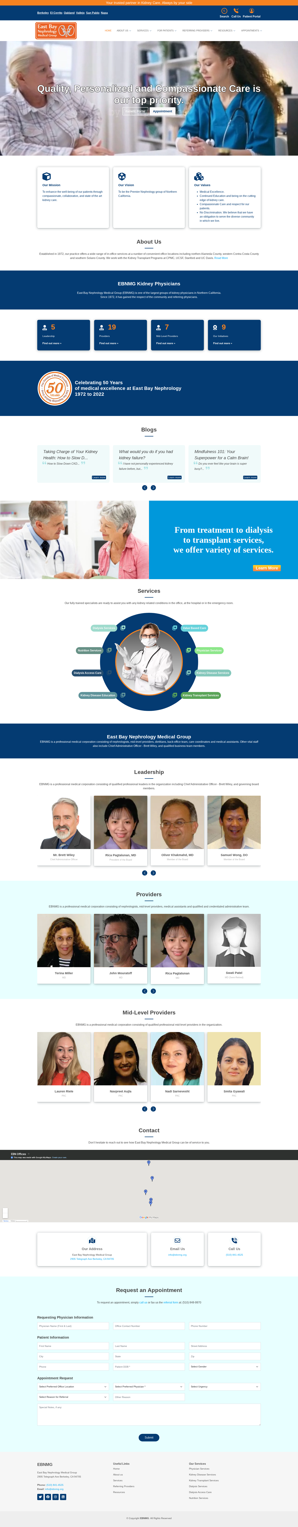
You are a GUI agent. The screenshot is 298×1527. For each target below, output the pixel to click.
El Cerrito (56, 12)
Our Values (202, 185)
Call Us (236, 16)
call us (143, 1302)
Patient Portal (251, 16)
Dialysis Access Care (87, 672)
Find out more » (51, 343)
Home (108, 30)
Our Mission (51, 185)
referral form (170, 1302)
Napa (104, 12)
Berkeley (43, 12)
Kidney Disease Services (213, 672)
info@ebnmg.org (177, 1254)
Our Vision (126, 185)
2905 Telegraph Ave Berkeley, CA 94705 (92, 1259)
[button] (144, 487)
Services (117, 1480)
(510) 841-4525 (234, 1254)
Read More (221, 258)
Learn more (99, 477)
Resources (119, 1492)
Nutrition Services (89, 650)
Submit (149, 1437)
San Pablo (93, 12)
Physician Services (209, 650)
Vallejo (80, 12)
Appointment (162, 111)
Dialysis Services (104, 628)
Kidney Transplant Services (201, 695)
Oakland (69, 12)
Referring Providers (123, 1486)
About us (118, 1474)
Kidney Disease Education (98, 695)
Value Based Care (194, 628)
